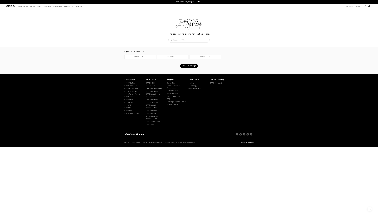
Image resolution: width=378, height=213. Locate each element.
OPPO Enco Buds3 (152, 91)
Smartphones (23, 6)
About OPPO (68, 6)
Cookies (144, 142)
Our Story (192, 83)
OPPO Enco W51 (151, 108)
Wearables (47, 6)
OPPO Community (216, 83)
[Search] (365, 6)
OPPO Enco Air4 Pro (153, 94)
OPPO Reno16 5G (130, 86)
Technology (193, 86)
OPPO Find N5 (129, 99)
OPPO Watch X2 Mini (153, 122)
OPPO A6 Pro (129, 102)
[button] (370, 209)
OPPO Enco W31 (151, 111)
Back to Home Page (189, 66)
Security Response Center (176, 102)
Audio (39, 6)
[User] (369, 6)
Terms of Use (135, 142)
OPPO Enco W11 (151, 113)
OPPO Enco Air (151, 105)
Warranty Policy (172, 104)
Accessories (57, 6)
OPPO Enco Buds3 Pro (154, 88)
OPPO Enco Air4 (151, 97)
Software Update (173, 93)
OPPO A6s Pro (129, 83)
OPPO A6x (128, 108)
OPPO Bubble (151, 83)
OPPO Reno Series (140, 57)
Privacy (126, 142)
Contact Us (171, 83)
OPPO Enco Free (152, 116)
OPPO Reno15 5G (130, 91)
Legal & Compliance (155, 142)
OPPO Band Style (152, 102)
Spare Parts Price (173, 96)
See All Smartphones (131, 113)
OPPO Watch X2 (151, 119)
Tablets (32, 6)
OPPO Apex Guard (195, 88)
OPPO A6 (127, 105)
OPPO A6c (128, 111)
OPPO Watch (150, 124)
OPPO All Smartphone (205, 57)
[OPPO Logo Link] (10, 6)
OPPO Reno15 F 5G (131, 97)
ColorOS (79, 6)
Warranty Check (172, 91)
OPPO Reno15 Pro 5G (132, 94)
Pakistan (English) (247, 142)
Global (198, 2)
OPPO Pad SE (151, 86)
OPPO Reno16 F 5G (131, 88)
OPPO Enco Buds (152, 99)
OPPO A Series (172, 57)
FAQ (168, 99)
